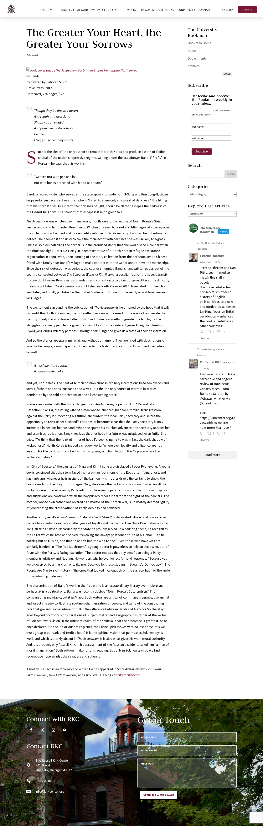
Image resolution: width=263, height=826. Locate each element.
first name (198, 126)
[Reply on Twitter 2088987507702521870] (202, 332)
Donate (247, 10)
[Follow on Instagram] (53, 730)
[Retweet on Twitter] (198, 242)
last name (198, 138)
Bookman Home (199, 43)
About (192, 50)
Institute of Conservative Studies (87, 10)
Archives (194, 66)
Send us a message (158, 795)
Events (131, 10)
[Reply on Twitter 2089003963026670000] (202, 433)
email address (201, 114)
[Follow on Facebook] (31, 730)
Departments (197, 58)
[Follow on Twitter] (42, 730)
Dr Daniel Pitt (210, 362)
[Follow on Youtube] (65, 730)
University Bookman (194, 10)
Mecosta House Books (157, 10)
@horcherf (205, 261)
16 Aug (218, 261)
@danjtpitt (228, 362)
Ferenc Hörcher (212, 255)
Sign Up (227, 10)
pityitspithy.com (129, 675)
